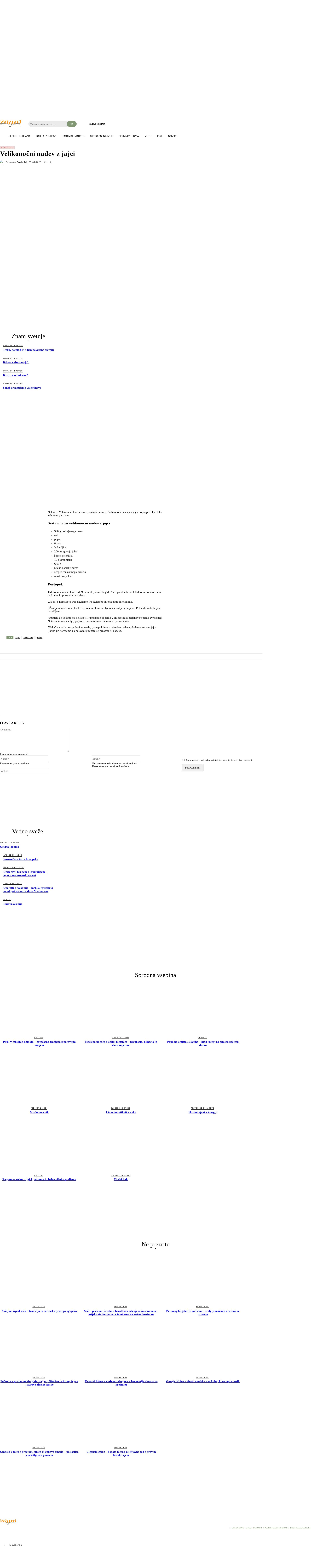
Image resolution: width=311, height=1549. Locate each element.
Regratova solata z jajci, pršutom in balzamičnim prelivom (39, 1179)
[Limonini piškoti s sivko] (121, 1079)
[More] (87, 645)
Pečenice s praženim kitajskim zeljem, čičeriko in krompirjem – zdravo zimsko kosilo (39, 1383)
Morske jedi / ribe (13, 868)
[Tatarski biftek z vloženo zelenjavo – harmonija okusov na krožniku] (121, 1348)
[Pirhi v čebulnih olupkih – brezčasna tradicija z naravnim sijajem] (39, 1009)
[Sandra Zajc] (3, 162)
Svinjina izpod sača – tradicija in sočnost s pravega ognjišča (39, 1311)
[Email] (63, 645)
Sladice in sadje (9, 842)
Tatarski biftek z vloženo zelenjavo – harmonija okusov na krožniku (121, 1383)
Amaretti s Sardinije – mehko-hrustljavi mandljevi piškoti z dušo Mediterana (28, 889)
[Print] (75, 645)
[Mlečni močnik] (39, 1079)
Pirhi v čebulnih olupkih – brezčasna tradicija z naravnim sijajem (39, 1043)
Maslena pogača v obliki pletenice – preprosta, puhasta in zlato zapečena (121, 1043)
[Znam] (10, 123)
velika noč (28, 637)
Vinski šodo (121, 1179)
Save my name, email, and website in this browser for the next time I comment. (219, 760)
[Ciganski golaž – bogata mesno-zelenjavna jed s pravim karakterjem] (121, 1419)
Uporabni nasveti (13, 346)
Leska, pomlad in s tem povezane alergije (28, 349)
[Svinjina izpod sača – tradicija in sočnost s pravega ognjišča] (39, 1278)
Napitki (7, 900)
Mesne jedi (7, 147)
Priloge (38, 1037)
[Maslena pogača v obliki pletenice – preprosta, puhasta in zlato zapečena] (121, 1009)
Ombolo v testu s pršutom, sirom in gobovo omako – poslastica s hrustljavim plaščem (39, 1453)
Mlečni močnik (39, 1112)
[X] (17, 645)
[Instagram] (11, 1528)
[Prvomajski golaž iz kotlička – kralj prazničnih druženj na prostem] (203, 1278)
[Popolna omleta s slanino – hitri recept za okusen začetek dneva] (203, 1009)
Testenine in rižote (202, 1108)
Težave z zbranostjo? (16, 362)
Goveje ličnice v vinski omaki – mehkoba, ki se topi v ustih (203, 1381)
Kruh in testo (120, 1037)
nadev (39, 637)
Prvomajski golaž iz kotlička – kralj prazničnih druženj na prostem (203, 1312)
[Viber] (40, 645)
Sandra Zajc (22, 162)
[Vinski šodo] (121, 1146)
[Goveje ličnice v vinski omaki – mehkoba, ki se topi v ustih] (203, 1348)
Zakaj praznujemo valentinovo (22, 387)
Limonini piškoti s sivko (121, 1112)
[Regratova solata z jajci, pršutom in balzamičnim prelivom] (39, 1146)
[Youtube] (19, 1528)
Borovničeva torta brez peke (20, 859)
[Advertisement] (28, 418)
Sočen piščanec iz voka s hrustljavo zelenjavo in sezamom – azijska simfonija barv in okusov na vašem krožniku (121, 1312)
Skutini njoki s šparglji (203, 1112)
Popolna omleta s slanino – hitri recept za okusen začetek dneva (203, 1043)
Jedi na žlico (39, 1108)
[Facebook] (5, 645)
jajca (17, 637)
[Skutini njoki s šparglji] (203, 1079)
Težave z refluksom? (15, 375)
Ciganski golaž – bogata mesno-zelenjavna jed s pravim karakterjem (121, 1453)
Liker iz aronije (12, 903)
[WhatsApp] (28, 645)
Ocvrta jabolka (9, 846)
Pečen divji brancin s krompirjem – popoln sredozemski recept (25, 873)
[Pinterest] (52, 645)
